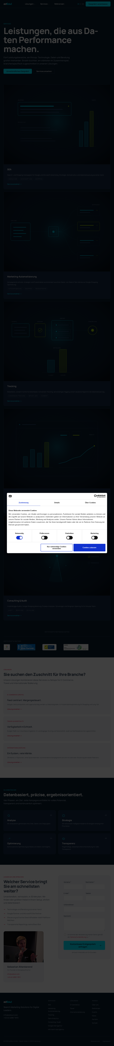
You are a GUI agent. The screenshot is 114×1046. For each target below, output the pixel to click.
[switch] (44, 537)
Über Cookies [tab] (90, 503)
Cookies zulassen (89, 547)
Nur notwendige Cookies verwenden (56, 547)
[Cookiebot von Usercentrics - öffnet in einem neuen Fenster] (95, 496)
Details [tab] (57, 503)
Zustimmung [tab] (24, 503)
